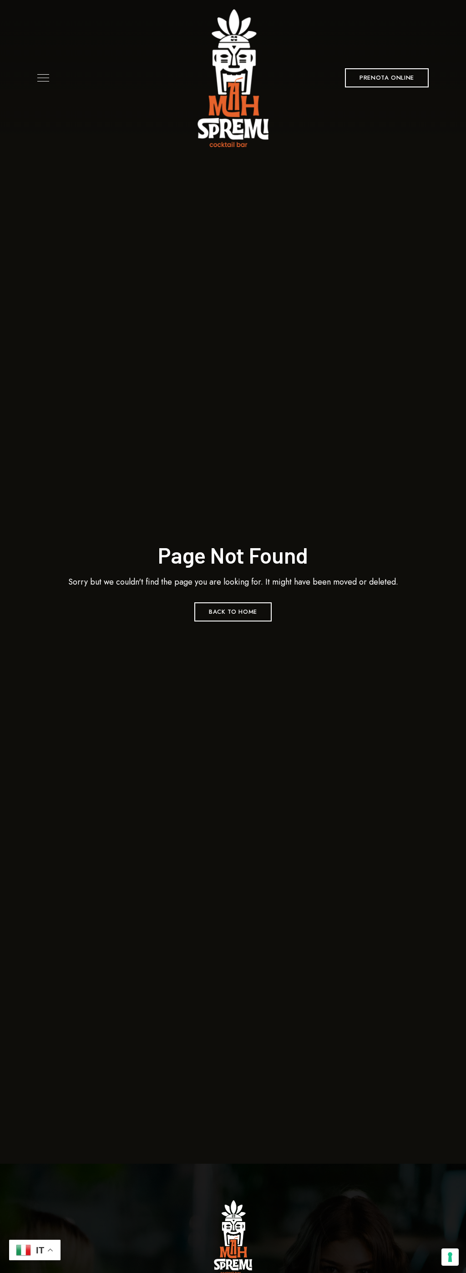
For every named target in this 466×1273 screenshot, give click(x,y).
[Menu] (41, 78)
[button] (387, 77)
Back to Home (233, 611)
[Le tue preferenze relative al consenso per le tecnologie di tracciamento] (450, 1257)
